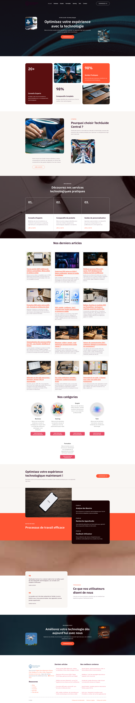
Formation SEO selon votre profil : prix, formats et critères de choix (38, 306)
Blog (33, 685)
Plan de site (35, 692)
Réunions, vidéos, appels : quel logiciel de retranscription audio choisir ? (66, 344)
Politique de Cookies (101, 700)
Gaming (75, 3)
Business (56, 3)
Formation (68, 3)
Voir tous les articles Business (38, 434)
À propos (34, 688)
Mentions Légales (90, 700)
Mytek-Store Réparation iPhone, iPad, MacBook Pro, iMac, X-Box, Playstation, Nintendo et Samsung (41, 672)
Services (34, 690)
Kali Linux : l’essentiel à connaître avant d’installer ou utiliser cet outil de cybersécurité (94, 693)
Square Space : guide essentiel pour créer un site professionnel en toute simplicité (93, 669)
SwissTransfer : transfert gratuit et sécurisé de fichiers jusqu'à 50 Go (94, 687)
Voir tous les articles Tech (97, 434)
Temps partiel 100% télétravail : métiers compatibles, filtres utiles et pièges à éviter (38, 271)
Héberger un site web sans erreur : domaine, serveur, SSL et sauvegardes (38, 379)
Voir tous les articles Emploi (77, 434)
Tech (80, 3)
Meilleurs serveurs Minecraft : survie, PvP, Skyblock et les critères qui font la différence (93, 271)
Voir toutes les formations (67, 457)
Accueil (50, 3)
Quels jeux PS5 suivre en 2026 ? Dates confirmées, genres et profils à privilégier (67, 273)
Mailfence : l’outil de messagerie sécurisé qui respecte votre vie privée (93, 675)
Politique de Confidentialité (78, 700)
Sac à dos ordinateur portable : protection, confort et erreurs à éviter (65, 379)
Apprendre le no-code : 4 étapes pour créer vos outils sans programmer (94, 379)
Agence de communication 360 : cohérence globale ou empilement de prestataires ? (95, 344)
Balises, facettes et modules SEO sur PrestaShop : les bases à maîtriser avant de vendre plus (94, 307)
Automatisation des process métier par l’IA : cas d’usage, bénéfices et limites (39, 344)
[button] (103, 3)
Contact (85, 3)
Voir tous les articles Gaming (57, 434)
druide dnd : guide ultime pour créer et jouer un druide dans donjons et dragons (93, 681)
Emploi (61, 3)
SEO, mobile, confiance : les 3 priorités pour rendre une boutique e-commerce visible (67, 309)
